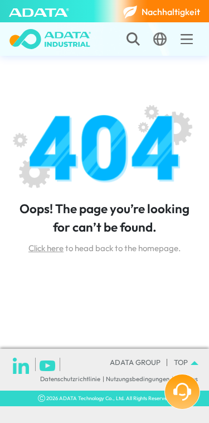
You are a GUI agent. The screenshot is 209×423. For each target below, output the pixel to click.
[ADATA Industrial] (50, 39)
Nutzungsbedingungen (137, 379)
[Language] (160, 39)
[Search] (133, 39)
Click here (46, 248)
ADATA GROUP (135, 362)
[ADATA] (39, 11)
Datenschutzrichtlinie (70, 379)
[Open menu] (186, 39)
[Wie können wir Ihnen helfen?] (182, 392)
